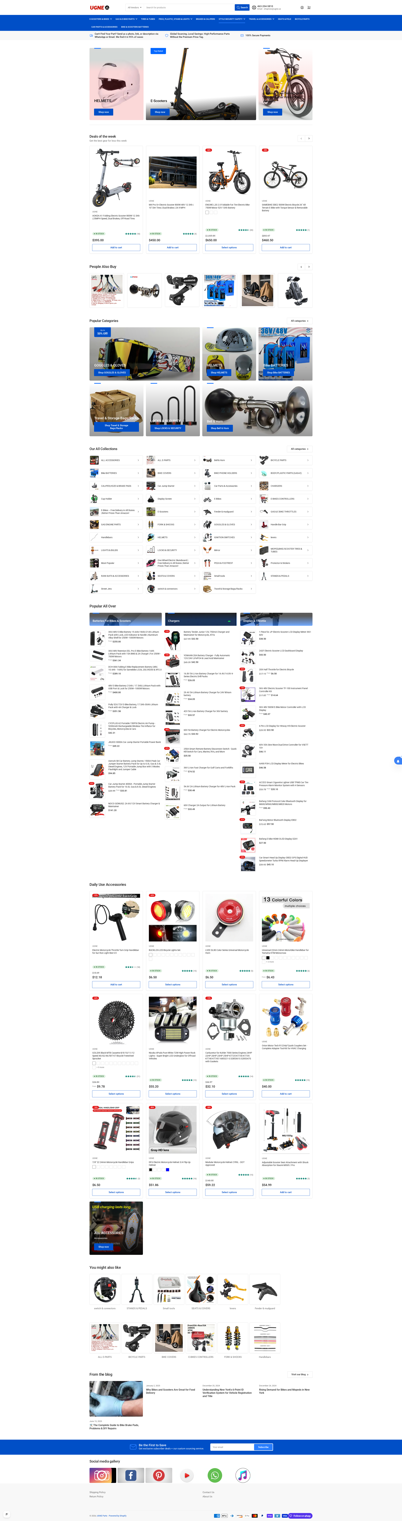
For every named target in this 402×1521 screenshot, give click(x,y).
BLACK (211, 212)
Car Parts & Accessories (225, 486)
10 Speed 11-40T (102, 1063)
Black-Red (306, 958)
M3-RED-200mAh (180, 955)
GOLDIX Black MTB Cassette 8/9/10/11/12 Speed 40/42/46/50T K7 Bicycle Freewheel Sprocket (113, 1056)
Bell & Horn (219, 460)
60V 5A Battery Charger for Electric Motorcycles (207, 730)
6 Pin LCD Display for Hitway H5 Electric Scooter (282, 726)
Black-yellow (98, 1167)
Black (268, 958)
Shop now (103, 112)
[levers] (233, 1289)
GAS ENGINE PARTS (111, 524)
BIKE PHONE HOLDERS (225, 473)
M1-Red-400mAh (155, 955)
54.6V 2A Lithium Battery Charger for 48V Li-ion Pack (209, 786)
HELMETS (102, 101)
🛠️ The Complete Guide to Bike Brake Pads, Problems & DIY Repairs (114, 1427)
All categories (298, 320)
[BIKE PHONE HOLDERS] (295, 290)
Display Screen (165, 499)
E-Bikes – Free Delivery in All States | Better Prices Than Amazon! (283, 97)
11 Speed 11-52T (136, 1063)
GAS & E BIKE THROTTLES (283, 511)
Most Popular (107, 563)
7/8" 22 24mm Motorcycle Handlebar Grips (113, 1162)
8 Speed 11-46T (115, 1063)
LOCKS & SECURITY (167, 550)
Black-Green (263, 958)
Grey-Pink (272, 958)
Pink (163, 1169)
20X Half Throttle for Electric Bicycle (276, 669)
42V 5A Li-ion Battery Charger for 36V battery (206, 711)
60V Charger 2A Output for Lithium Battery (204, 805)
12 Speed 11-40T (94, 1067)
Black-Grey (276, 958)
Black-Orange (302, 958)
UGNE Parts (102, 1516)
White (159, 1169)
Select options (229, 247)
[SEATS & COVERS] (201, 1289)
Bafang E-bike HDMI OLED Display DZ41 (278, 839)
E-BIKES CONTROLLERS (282, 499)
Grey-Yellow (289, 958)
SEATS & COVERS (166, 576)
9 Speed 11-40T (119, 1063)
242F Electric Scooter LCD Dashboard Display (281, 650)
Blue (167, 1169)
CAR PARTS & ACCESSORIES (104, 27)
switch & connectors (167, 589)
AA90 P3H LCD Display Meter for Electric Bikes (281, 763)
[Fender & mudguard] (265, 1289)
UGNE (95, 212)
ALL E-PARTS (164, 460)
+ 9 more (100, 1067)
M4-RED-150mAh (184, 955)
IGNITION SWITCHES (224, 537)
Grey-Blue (285, 958)
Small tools (219, 576)
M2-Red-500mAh (159, 955)
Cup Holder (106, 499)
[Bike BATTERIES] (220, 290)
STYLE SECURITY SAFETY (230, 19)
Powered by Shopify (117, 1516)
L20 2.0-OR (207, 212)
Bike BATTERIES (109, 473)
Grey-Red (280, 958)
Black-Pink (263, 962)
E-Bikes (217, 499)
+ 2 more (270, 962)
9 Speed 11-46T (94, 1063)
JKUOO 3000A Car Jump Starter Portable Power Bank (134, 742)
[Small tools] (169, 1289)
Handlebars (106, 537)
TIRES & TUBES (148, 19)
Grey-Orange (293, 958)
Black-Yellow (297, 958)
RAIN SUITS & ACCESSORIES (115, 576)
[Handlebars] (265, 1338)
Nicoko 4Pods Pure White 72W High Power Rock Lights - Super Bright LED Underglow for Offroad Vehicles (172, 1056)
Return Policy (96, 1496)
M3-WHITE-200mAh (167, 955)
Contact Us (208, 1492)
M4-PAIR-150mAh (193, 955)
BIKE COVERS (164, 473)
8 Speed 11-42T (111, 1063)
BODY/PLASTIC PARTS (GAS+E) (286, 473)
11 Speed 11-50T (132, 1063)
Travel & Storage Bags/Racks (228, 589)
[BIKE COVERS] (257, 290)
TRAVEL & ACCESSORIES (260, 19)
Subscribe (263, 1447)
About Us (207, 1496)
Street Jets (106, 589)
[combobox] (197, 7)
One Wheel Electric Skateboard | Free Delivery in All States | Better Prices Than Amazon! (173, 563)
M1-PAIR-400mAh (150, 955)
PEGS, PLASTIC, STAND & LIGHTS (174, 19)
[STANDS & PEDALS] (137, 1289)
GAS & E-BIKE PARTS (125, 19)
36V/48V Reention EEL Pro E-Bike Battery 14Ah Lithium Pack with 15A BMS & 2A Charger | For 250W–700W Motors (134, 654)
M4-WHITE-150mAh (188, 955)
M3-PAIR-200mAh (176, 955)
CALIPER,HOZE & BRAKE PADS (116, 486)
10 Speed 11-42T (107, 1063)
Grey (155, 1169)
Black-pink (111, 1167)
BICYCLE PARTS (302, 19)
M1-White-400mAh (150, 959)
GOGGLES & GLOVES (224, 524)
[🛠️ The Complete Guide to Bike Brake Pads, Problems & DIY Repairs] (116, 1399)
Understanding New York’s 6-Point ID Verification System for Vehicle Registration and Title (227, 1393)
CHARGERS (276, 486)
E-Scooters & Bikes (99, 19)
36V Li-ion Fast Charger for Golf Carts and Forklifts (208, 767)
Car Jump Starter (166, 486)
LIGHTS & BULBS (109, 550)
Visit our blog (298, 1374)
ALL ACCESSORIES (110, 460)
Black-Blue (107, 1167)
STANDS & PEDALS (280, 576)
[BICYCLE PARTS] (182, 290)
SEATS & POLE (284, 19)
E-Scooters (159, 101)
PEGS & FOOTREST (223, 563)
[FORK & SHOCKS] (233, 1338)
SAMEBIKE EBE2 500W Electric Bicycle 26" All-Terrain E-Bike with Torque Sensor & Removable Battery (284, 207)
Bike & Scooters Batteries (135, 27)
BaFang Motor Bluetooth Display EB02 (277, 820)
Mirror (217, 550)
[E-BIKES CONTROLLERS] (201, 1338)
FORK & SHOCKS (166, 524)
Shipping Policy (98, 1492)
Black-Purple (115, 1167)
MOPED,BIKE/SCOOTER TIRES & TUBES (286, 550)
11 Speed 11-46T (128, 1063)
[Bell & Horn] (144, 290)
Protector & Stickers (280, 563)
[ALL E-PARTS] (106, 290)
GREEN (215, 212)
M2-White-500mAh (163, 955)
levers (273, 537)
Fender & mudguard (224, 511)
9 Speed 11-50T (98, 1063)
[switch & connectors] (105, 1289)
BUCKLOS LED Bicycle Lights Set (164, 950)
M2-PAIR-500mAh (172, 955)
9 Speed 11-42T (123, 1063)
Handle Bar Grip (278, 524)
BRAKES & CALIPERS (205, 19)
